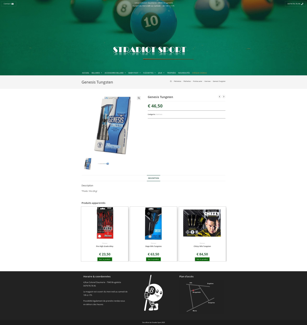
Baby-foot (133, 73)
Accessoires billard (114, 73)
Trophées (171, 73)
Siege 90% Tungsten (153, 246)
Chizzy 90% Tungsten (202, 246)
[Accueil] (171, 81)
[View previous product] (219, 96)
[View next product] (223, 96)
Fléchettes (148, 73)
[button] (139, 98)
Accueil (85, 73)
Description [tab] (153, 178)
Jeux (160, 73)
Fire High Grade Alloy (104, 246)
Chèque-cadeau (199, 73)
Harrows (159, 114)
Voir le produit (104, 259)
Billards (96, 73)
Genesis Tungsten (219, 81)
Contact (7, 4)
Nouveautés (184, 73)
